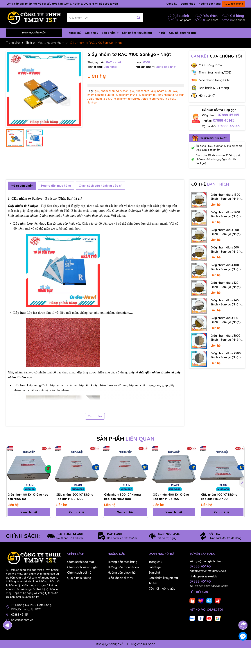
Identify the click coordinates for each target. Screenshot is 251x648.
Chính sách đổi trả (79, 572)
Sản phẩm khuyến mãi (137, 33)
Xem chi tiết (28, 512)
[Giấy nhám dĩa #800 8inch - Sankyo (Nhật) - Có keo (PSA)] (199, 235)
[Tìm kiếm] (138, 17)
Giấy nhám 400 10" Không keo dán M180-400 (219, 496)
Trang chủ (74, 33)
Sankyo (92, 102)
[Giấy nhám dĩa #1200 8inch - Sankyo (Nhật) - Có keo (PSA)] (199, 218)
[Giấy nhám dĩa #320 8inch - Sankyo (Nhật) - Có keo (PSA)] (199, 288)
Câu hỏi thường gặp (183, 33)
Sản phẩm (109, 33)
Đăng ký (171, 3)
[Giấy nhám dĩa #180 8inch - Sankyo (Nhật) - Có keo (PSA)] (199, 323)
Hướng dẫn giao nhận (122, 572)
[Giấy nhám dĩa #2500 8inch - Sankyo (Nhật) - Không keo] (199, 359)
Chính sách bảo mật (80, 562)
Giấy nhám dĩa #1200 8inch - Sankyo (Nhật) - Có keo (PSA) (227, 214)
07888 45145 (235, 3)
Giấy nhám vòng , (153, 98)
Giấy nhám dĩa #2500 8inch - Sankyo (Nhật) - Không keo (227, 355)
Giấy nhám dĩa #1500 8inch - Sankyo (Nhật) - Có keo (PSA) (227, 197)
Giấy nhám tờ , (148, 94)
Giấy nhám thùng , (127, 94)
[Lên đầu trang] (243, 615)
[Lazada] (201, 600)
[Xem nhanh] (47, 463)
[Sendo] (218, 600)
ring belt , (170, 98)
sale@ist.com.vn (22, 620)
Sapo (151, 644)
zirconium (122, 312)
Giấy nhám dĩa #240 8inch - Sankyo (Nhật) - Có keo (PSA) (227, 302)
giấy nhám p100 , (161, 91)
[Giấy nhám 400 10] (222, 468)
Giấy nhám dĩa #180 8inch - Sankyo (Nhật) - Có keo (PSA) (227, 320)
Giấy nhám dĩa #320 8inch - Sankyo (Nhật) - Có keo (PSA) (227, 285)
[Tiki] (209, 600)
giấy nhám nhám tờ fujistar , (112, 91)
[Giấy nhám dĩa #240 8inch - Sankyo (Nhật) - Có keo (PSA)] (199, 306)
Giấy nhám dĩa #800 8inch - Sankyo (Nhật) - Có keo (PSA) (227, 232)
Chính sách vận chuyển (82, 567)
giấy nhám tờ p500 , (101, 98)
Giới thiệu (91, 33)
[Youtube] (209, 618)
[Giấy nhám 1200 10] (77, 468)
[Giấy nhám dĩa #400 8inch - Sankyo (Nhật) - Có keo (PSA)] (199, 270)
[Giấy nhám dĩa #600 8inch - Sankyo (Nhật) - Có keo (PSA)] (199, 253)
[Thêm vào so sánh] (47, 457)
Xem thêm (95, 416)
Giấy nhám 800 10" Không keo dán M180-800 (122, 496)
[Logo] (34, 17)
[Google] (218, 618)
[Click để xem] (44, 89)
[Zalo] (192, 618)
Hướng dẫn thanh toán (123, 567)
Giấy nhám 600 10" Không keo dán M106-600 (171, 496)
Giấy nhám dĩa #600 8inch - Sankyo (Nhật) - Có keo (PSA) (227, 250)
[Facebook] (201, 618)
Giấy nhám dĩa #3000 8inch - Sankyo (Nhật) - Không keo (227, 338)
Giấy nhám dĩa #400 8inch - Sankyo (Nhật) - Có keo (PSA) (227, 267)
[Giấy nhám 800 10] (125, 468)
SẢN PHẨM (126, 438)
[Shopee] (192, 600)
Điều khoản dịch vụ (121, 578)
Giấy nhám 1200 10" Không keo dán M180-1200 (74, 496)
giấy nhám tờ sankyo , (128, 98)
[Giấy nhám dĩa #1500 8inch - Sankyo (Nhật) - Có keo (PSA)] (199, 200)
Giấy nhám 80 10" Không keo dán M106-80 (28, 496)
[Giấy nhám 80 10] (29, 468)
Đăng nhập (188, 3)
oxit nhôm (107, 312)
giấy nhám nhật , (140, 91)
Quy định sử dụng (79, 578)
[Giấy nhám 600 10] (174, 468)
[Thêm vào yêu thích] (47, 450)
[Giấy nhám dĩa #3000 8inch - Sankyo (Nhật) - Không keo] (199, 341)
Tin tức (161, 33)
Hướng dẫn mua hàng (122, 562)
